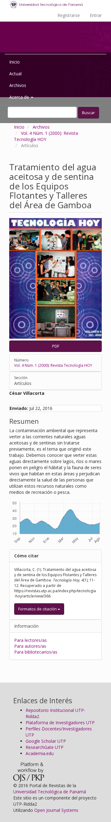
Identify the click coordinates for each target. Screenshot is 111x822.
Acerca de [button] (19, 97)
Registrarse (68, 15)
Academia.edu (40, 753)
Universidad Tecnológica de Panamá (49, 792)
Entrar (96, 15)
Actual (15, 73)
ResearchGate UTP (45, 747)
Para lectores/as (30, 640)
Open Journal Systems (56, 810)
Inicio (14, 62)
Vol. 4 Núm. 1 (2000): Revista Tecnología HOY (46, 136)
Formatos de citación (38, 609)
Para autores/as (30, 646)
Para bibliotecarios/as (35, 652)
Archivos (17, 85)
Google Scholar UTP (46, 741)
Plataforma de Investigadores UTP (60, 722)
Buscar (88, 112)
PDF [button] (55, 346)
